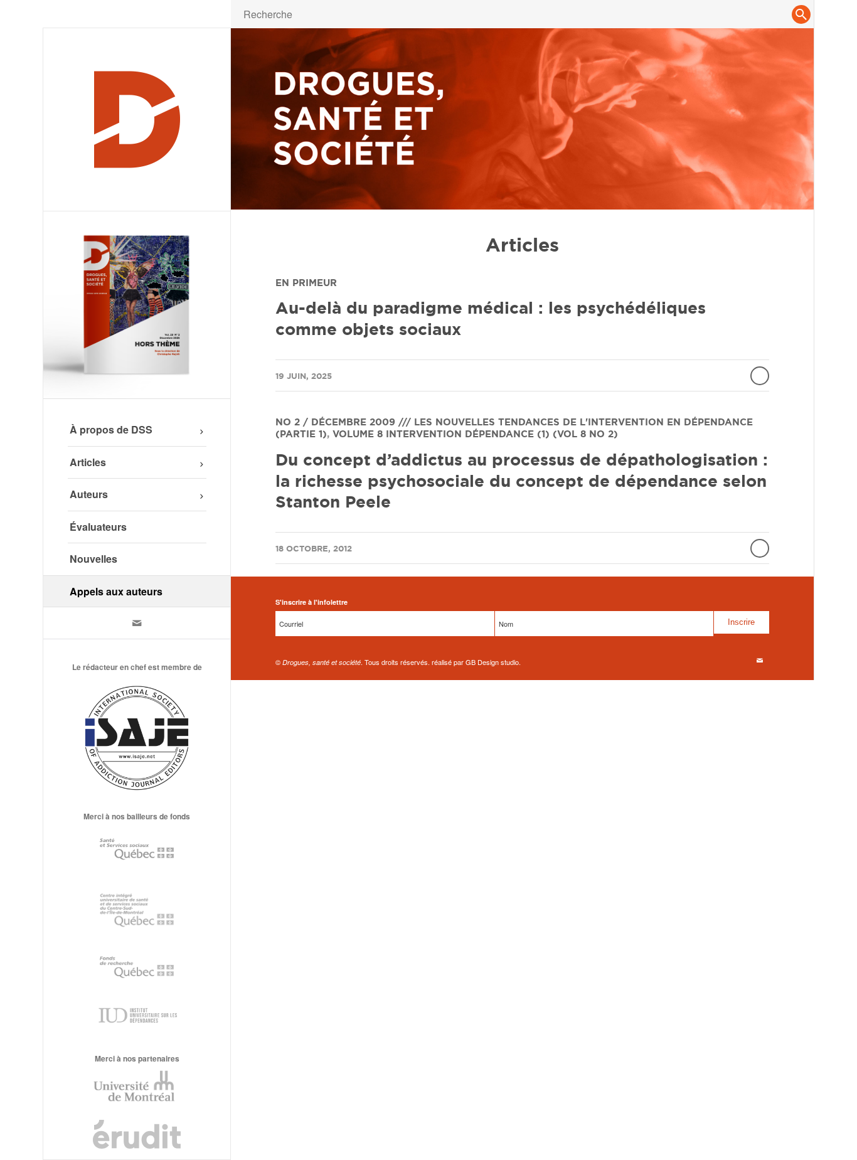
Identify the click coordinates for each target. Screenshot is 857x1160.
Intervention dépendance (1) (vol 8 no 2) (502, 433)
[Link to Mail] (136, 623)
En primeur (306, 282)
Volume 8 (358, 433)
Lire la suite (759, 375)
